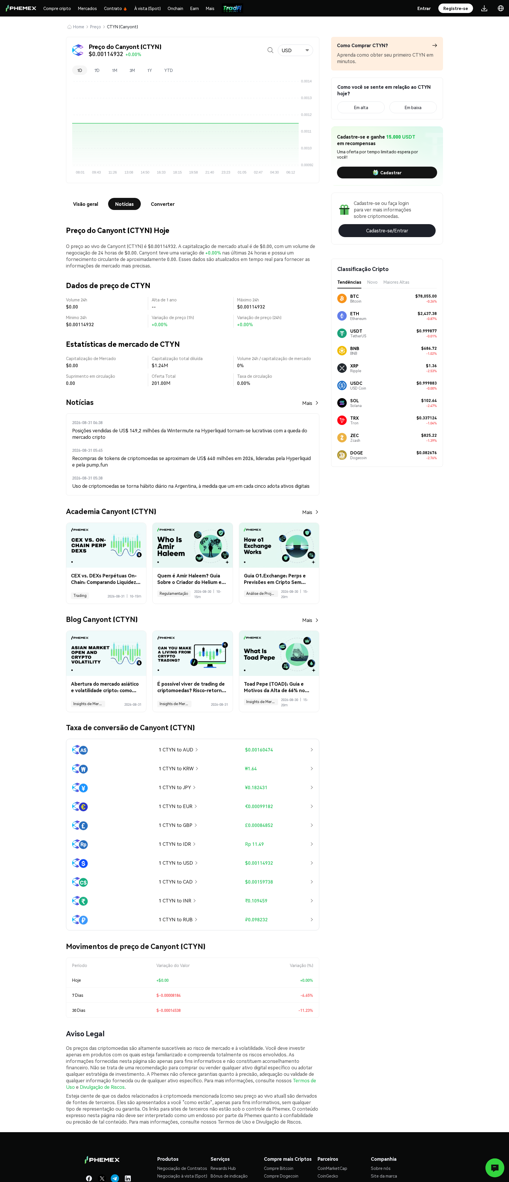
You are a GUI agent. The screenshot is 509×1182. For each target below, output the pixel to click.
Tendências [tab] (349, 282)
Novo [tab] (372, 282)
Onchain (175, 8)
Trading (80, 595)
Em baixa (413, 107)
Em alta (361, 107)
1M (114, 70)
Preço (95, 26)
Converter (163, 204)
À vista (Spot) (147, 8)
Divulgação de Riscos (102, 1087)
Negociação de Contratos (182, 1168)
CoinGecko (328, 1175)
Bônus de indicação (229, 1175)
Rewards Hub (223, 1168)
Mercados (87, 8)
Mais (210, 8)
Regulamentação (174, 593)
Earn (194, 8)
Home (78, 26)
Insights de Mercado (89, 704)
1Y (149, 70)
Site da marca (384, 1175)
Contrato (113, 8)
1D (79, 70)
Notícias (124, 204)
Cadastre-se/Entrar (387, 230)
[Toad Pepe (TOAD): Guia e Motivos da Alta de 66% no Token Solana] (279, 653)
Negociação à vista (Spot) (182, 1175)
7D (97, 70)
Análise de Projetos (262, 593)
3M (132, 70)
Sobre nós (381, 1168)
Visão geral (85, 204)
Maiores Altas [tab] (396, 282)
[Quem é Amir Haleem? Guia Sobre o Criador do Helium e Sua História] (192, 545)
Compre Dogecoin (281, 1175)
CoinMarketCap (332, 1168)
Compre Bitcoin (278, 1168)
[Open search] (270, 50)
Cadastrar (390, 172)
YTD (168, 70)
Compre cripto (57, 8)
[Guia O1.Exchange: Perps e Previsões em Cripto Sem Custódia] (279, 545)
